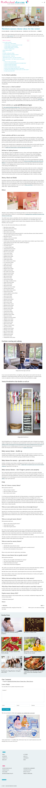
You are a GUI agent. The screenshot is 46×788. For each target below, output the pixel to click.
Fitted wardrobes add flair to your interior (12, 47)
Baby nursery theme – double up (9, 56)
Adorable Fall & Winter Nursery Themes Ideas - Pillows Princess (20, 681)
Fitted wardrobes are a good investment (11, 46)
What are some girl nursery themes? (11, 64)
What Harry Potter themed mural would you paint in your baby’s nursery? (17, 69)
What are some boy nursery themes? (11, 65)
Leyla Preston (6, 31)
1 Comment (39, 31)
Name (3, 705)
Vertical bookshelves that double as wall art (10, 54)
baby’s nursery (10, 35)
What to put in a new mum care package (36, 606)
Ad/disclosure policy (7, 768)
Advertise (4, 756)
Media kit (4, 759)
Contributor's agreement (29, 768)
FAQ (4, 60)
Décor (4, 51)
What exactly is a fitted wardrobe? (10, 43)
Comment (4, 690)
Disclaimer (4, 771)
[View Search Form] (42, 2)
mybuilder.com (41, 99)
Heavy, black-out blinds (7, 50)
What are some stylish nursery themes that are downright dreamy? (15, 63)
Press (24, 759)
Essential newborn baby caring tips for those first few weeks (11, 607)
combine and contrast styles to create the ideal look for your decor (18, 147)
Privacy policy (26, 771)
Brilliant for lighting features (9, 48)
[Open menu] (44, 2)
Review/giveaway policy (7, 773)
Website (33, 705)
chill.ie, (3, 478)
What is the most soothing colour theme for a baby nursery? (14, 68)
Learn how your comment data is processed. (26, 713)
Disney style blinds (29, 184)
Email (18, 705)
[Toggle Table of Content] (27, 41)
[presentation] (11, 625)
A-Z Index (25, 754)
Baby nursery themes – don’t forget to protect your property (13, 58)
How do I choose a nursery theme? (10, 61)
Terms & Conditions (27, 773)
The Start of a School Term (30, 632)
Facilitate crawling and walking (8, 53)
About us (25, 756)
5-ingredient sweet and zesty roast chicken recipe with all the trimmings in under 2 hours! (33, 672)
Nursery (3, 601)
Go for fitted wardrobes (7, 42)
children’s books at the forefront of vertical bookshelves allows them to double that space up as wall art (22, 444)
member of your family (27, 447)
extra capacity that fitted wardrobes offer (12, 107)
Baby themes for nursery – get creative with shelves (12, 57)
